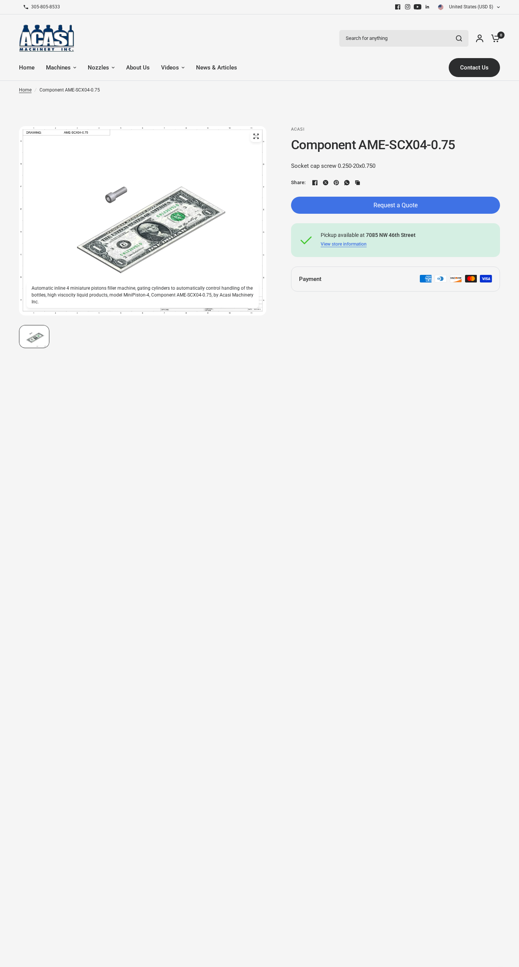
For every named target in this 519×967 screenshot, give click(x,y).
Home (25, 90)
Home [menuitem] (27, 67)
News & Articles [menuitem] (216, 67)
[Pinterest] (336, 182)
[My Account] (479, 38)
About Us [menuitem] (138, 67)
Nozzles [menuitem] (98, 67)
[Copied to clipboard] (357, 182)
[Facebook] (398, 7)
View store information (344, 244)
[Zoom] (256, 136)
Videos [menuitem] (170, 67)
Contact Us (474, 67)
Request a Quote (395, 205)
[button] (34, 337)
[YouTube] (417, 7)
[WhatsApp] (346, 182)
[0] (493, 38)
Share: (298, 182)
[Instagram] (408, 7)
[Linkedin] (427, 7)
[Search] (458, 38)
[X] (325, 182)
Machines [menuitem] (58, 67)
